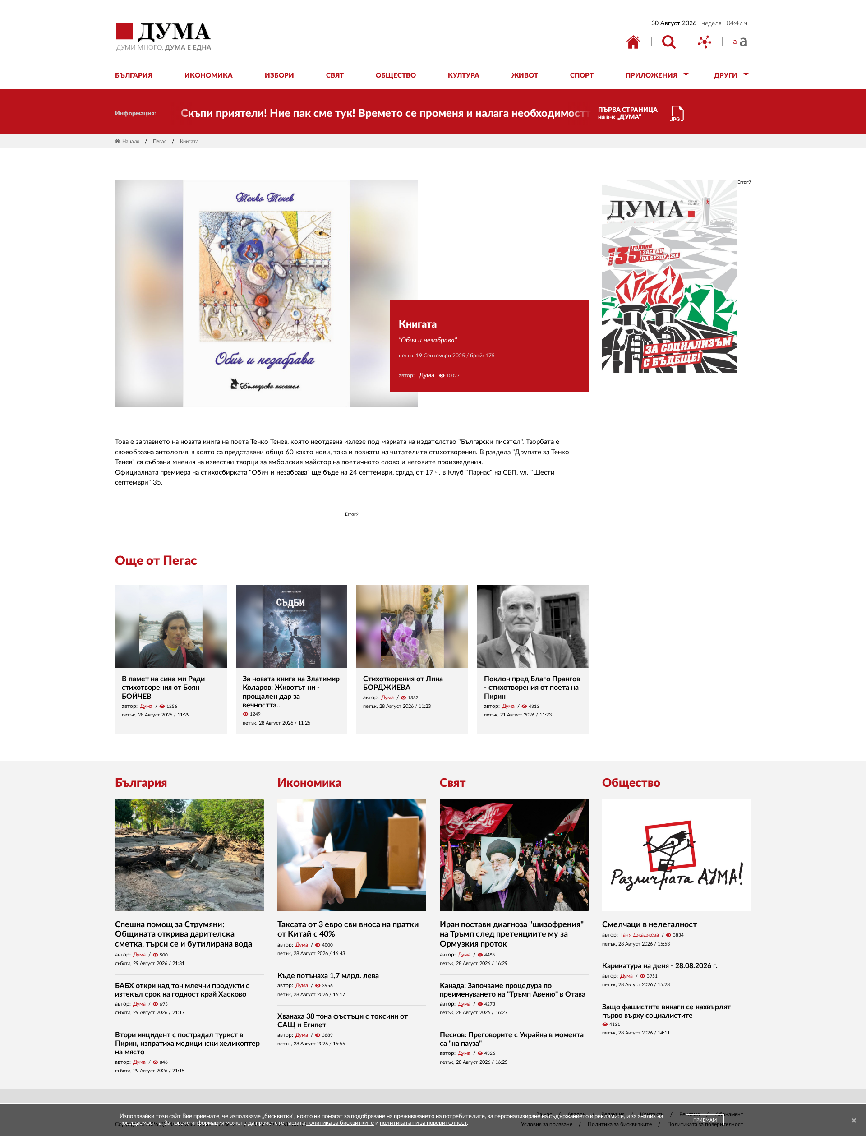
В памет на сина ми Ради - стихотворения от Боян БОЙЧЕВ (165, 687)
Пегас (159, 141)
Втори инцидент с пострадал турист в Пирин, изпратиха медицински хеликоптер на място (187, 1043)
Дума (426, 375)
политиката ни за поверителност (423, 1123)
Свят (453, 783)
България (141, 783)
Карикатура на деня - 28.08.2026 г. (660, 966)
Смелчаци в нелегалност (649, 925)
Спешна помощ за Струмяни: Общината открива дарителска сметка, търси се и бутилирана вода (183, 934)
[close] (853, 1121)
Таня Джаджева (639, 934)
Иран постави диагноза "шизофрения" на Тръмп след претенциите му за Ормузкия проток (512, 934)
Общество (631, 783)
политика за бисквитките (340, 1123)
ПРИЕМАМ (705, 1120)
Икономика (309, 783)
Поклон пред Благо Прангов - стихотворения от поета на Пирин (532, 687)
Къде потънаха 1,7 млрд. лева (328, 975)
